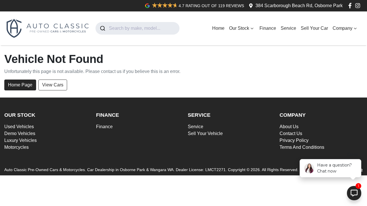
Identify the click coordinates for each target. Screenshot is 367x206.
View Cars (52, 84)
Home (218, 28)
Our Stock (239, 28)
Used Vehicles (19, 126)
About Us (289, 126)
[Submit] (102, 28)
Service (288, 28)
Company (342, 28)
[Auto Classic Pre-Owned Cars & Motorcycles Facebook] (351, 5)
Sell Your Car (314, 28)
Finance (267, 28)
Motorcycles (16, 147)
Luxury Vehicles (20, 140)
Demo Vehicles (19, 133)
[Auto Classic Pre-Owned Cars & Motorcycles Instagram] (359, 5)
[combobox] (137, 28)
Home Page (20, 84)
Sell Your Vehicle (205, 133)
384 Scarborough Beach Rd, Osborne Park (299, 5)
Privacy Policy (294, 140)
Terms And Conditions (302, 147)
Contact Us (291, 133)
